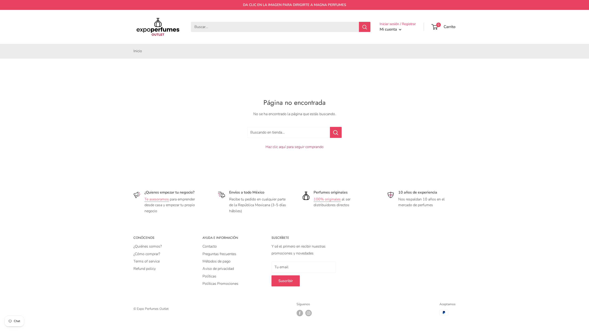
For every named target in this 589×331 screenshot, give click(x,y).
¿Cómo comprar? (146, 254)
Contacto (209, 246)
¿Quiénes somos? (147, 246)
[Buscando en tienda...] (336, 132)
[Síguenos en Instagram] (308, 313)
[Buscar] (364, 27)
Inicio (137, 51)
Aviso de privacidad (218, 268)
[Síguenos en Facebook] (300, 313)
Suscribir (285, 280)
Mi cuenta (389, 29)
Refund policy (144, 268)
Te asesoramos (156, 199)
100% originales (327, 199)
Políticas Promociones (220, 283)
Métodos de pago (216, 261)
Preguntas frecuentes (219, 254)
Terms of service (146, 261)
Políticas (209, 276)
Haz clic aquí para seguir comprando (294, 146)
